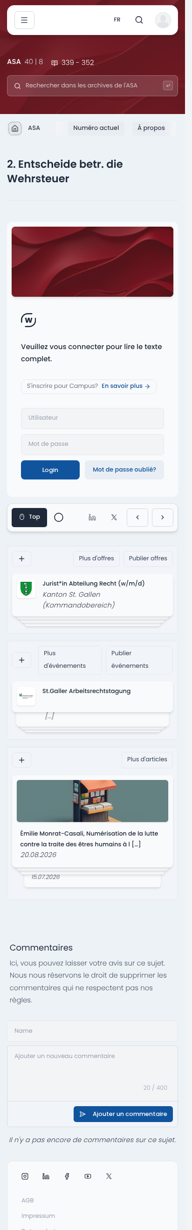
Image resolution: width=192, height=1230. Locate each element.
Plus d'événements (65, 660)
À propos (151, 127)
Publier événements (130, 660)
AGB (27, 1201)
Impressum (38, 1216)
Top (34, 517)
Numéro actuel (96, 127)
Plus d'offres (96, 559)
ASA (34, 127)
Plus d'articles (147, 760)
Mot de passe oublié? (124, 470)
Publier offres (148, 559)
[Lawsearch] (168, 86)
